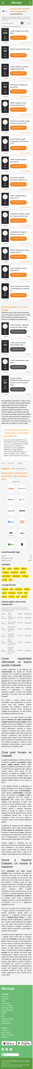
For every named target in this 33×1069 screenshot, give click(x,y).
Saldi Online (5, 1030)
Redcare (5, 589)
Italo (11, 589)
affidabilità (26, 455)
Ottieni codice (18, 349)
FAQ (2, 1014)
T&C (2, 1016)
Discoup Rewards (7, 1010)
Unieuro (23, 568)
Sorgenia (25, 576)
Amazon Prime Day (7, 1035)
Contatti (4, 1012)
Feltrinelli (12, 593)
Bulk (17, 596)
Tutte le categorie (7, 1005)
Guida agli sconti (6, 1007)
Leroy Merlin (6, 576)
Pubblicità (4, 999)
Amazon (4, 580)
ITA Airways (5, 572)
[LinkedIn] (7, 1049)
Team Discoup (6, 1023)
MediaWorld (16, 576)
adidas (4, 593)
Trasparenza (5, 1021)
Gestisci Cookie (5, 1063)
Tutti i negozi (5, 1003)
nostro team (7, 444)
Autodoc (11, 596)
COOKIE (27, 1062)
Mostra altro (16, 481)
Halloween (5, 1037)
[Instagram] (11, 1049)
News (3, 1001)
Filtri (28, 23)
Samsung (23, 572)
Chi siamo (4, 996)
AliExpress (14, 572)
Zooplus (16, 568)
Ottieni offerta (18, 37)
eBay (10, 580)
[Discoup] (16, 989)
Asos (25, 593)
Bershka (24, 596)
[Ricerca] (30, 2)
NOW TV (4, 596)
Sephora (27, 589)
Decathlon (18, 589)
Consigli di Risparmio (16, 14)
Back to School (6, 1033)
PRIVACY (21, 1062)
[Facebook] (2, 1049)
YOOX (3, 568)
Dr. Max (20, 593)
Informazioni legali (7, 1019)
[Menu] (2, 2)
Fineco (10, 568)
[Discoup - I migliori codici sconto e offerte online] (16, 2)
